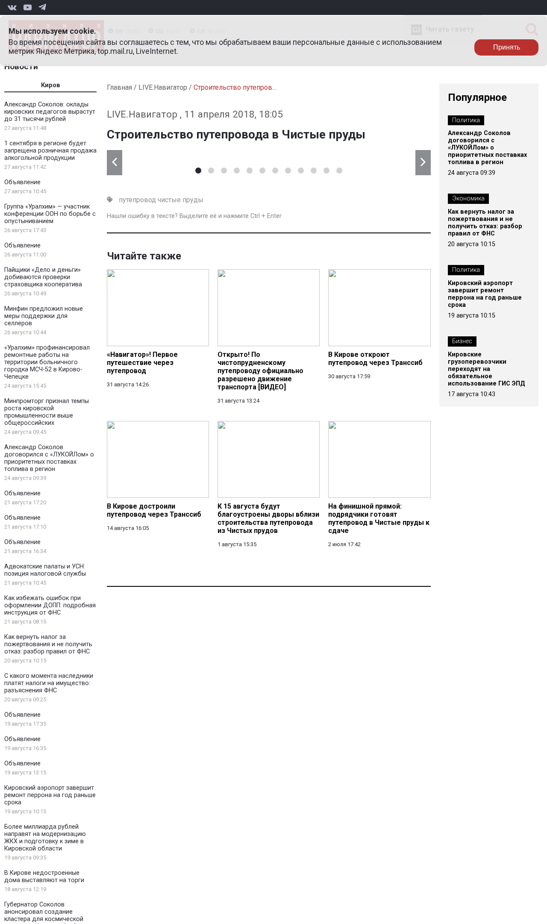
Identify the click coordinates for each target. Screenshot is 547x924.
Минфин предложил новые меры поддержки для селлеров (43, 316)
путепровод (137, 200)
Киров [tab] (50, 85)
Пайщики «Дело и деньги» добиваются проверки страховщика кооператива (43, 277)
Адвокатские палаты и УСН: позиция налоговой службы (45, 570)
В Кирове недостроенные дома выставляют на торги (44, 876)
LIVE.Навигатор (162, 87)
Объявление (22, 182)
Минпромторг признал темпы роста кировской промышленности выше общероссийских (46, 412)
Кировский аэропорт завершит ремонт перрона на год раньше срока (50, 795)
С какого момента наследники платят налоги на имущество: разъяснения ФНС (48, 683)
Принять (506, 47)
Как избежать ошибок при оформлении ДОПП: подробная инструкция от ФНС (50, 605)
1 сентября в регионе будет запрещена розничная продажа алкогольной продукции (50, 151)
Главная (119, 87)
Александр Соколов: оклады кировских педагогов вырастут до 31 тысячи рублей (49, 112)
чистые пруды (180, 200)
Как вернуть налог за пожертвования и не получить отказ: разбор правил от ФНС (48, 644)
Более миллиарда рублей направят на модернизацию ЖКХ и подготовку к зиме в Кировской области (45, 837)
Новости (21, 66)
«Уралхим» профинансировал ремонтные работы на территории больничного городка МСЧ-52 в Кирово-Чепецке (47, 362)
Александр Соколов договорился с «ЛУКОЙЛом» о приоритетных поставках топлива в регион (49, 458)
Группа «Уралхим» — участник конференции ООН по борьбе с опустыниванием (50, 214)
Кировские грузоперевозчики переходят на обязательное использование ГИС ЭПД (486, 369)
